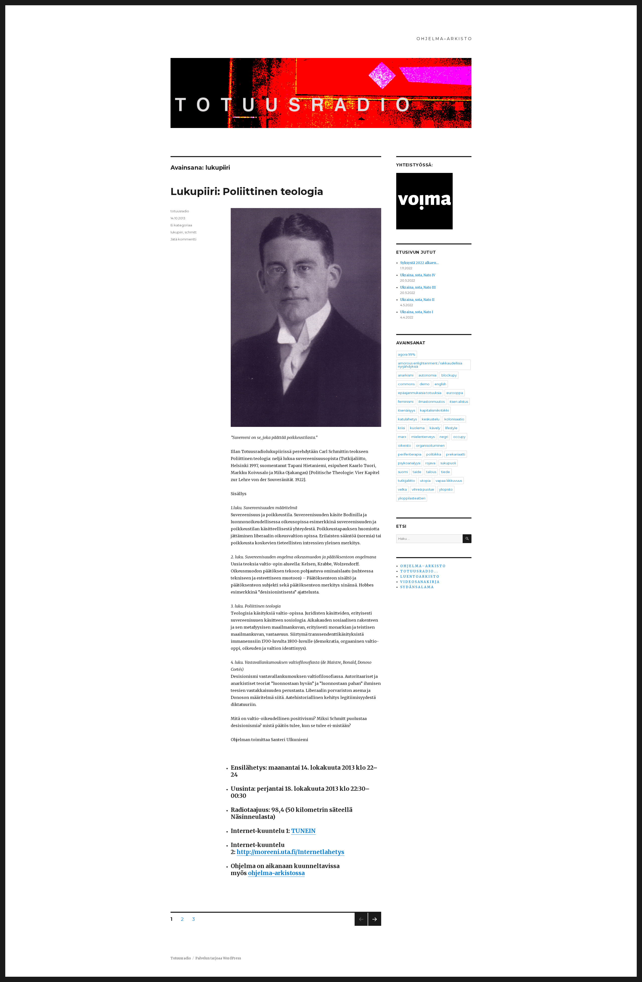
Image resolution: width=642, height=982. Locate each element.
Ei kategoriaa (181, 225)
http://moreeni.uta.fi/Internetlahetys (290, 852)
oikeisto (404, 445)
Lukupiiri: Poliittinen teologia (247, 191)
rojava (430, 463)
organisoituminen (430, 445)
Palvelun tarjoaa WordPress (218, 958)
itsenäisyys (406, 410)
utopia (425, 481)
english (440, 384)
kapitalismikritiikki (434, 410)
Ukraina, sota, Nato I (416, 312)
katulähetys (407, 419)
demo (425, 384)
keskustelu (430, 419)
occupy (459, 437)
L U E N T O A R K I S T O (419, 576)
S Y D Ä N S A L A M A (416, 587)
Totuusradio (181, 958)
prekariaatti (455, 454)
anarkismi (406, 375)
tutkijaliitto (406, 481)
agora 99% (406, 354)
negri (444, 437)
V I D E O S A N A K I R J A (419, 582)
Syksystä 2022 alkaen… (419, 263)
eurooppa (454, 393)
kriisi (401, 428)
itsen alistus (459, 402)
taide (417, 472)
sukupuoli (448, 463)
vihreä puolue (423, 489)
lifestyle (451, 428)
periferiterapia (409, 454)
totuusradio (180, 211)
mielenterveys (423, 437)
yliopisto (446, 489)
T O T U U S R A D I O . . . (419, 571)
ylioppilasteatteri (411, 498)
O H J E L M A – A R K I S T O (444, 38)
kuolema (417, 428)
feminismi (406, 402)
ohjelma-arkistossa (276, 873)
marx (402, 437)
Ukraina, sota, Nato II (417, 300)
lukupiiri (177, 232)
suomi (403, 472)
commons (406, 384)
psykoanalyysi (409, 463)
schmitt (191, 232)
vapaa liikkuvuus (449, 481)
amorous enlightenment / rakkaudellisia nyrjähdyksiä (430, 364)
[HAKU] (467, 538)
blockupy (449, 375)
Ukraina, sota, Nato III (418, 287)
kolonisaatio (454, 419)
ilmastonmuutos (432, 402)
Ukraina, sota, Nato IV (417, 275)
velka (402, 489)
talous (431, 472)
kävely (435, 428)
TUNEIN (303, 830)
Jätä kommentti (183, 239)
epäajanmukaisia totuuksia (419, 393)
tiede (445, 472)
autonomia (427, 375)
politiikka (433, 454)
